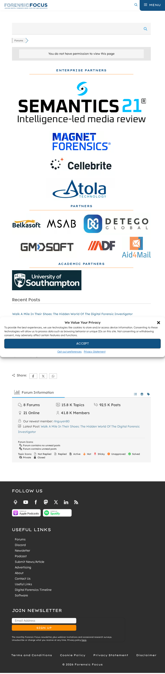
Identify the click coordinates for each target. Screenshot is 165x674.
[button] (158, 323)
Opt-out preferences (69, 351)
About (19, 573)
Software (21, 595)
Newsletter (22, 550)
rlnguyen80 (62, 421)
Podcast (21, 556)
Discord (20, 545)
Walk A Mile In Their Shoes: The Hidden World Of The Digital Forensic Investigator (72, 314)
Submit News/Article (29, 562)
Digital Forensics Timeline (33, 590)
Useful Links (23, 584)
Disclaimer (146, 655)
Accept (82, 343)
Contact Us (23, 578)
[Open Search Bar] (136, 5)
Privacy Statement (94, 351)
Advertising (23, 567)
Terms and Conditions (31, 655)
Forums (20, 539)
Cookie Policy (72, 655)
